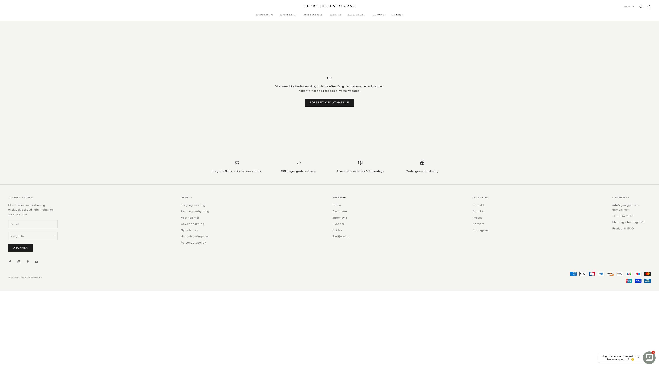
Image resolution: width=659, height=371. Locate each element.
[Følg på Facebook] (10, 261)
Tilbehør (397, 14)
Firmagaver (481, 230)
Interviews (339, 217)
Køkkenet (335, 14)
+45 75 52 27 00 (623, 216)
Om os (337, 205)
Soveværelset (288, 14)
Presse (478, 217)
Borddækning (264, 14)
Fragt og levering (193, 205)
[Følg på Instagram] (19, 261)
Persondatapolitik (193, 242)
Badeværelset (356, 14)
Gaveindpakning (192, 224)
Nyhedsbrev (189, 230)
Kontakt (478, 205)
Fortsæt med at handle (329, 102)
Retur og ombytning (195, 211)
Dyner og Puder (313, 14)
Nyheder (338, 224)
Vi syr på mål (190, 217)
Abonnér (20, 247)
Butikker (479, 211)
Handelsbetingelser (195, 236)
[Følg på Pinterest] (28, 261)
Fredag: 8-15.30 (623, 228)
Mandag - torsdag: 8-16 (628, 222)
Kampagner (378, 14)
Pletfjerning (341, 236)
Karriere (478, 224)
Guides (337, 230)
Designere (339, 211)
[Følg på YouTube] (36, 261)
